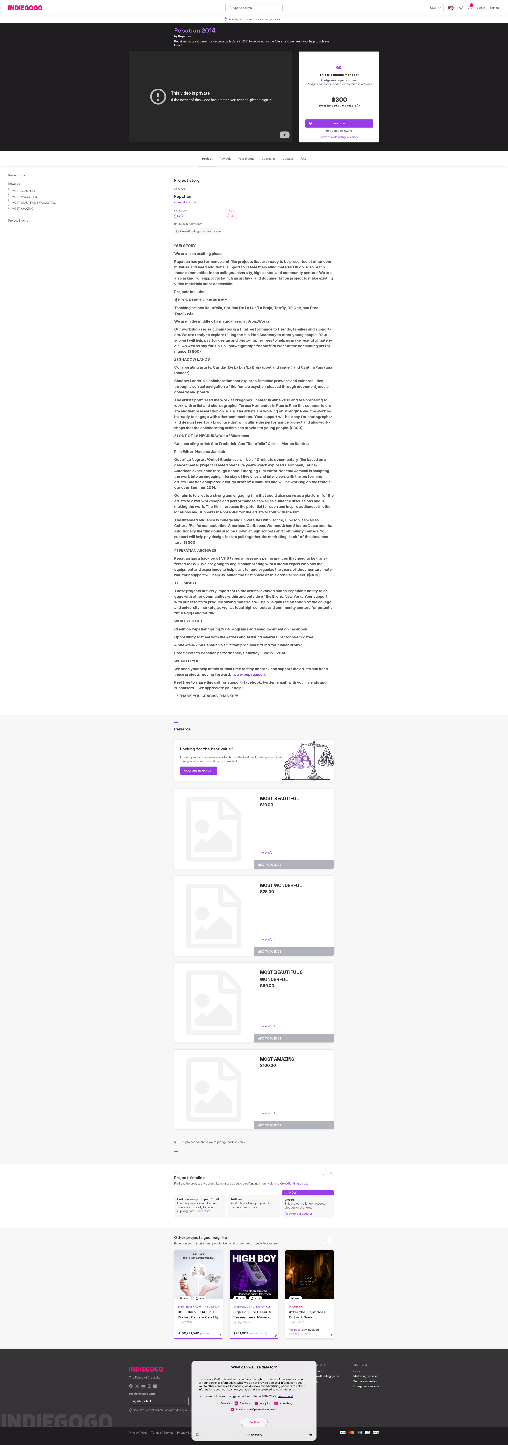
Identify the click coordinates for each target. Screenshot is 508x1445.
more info (180, 202)
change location (272, 19)
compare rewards (198, 770)
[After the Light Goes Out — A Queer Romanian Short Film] (309, 1274)
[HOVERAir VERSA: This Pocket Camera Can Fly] (198, 1274)
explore (272, 1243)
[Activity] (470, 7)
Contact (317, 1371)
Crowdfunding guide (293, 1183)
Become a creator (365, 1381)
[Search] (230, 7)
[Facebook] (131, 1386)
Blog (315, 1381)
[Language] (451, 8)
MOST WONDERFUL (25, 196)
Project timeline (18, 220)
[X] (137, 1386)
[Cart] (460, 7)
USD (433, 7)
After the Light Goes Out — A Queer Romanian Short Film (307, 1317)
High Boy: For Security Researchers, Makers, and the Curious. (252, 1317)
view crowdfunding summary (339, 137)
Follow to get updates (299, 1213)
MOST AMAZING (22, 208)
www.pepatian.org (250, 674)
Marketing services (365, 1376)
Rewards (14, 183)
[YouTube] (143, 1386)
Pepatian (184, 36)
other (233, 216)
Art (178, 216)
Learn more (203, 1211)
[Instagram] (149, 1386)
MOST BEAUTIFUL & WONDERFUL (34, 202)
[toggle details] (222, 1338)
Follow (339, 123)
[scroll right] (331, 1240)
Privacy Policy (138, 1432)
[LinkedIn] (155, 1386)
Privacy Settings (187, 1432)
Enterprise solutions (366, 1386)
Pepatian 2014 (195, 30)
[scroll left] (324, 1174)
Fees (356, 1371)
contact (194, 202)
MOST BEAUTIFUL (24, 190)
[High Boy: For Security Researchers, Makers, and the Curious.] (254, 1274)
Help (270, 1183)
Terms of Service (162, 1432)
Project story (16, 175)
